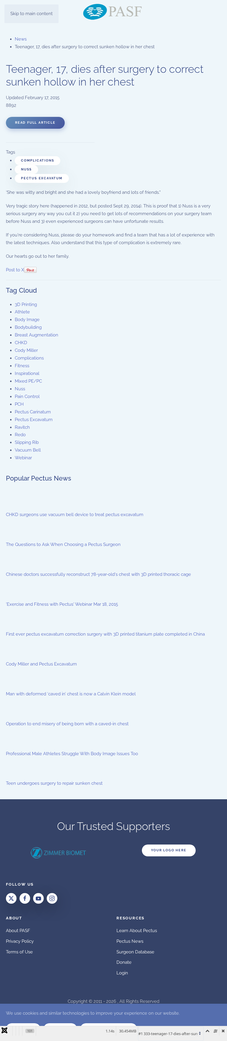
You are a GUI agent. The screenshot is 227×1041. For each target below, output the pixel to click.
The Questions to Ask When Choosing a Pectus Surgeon (63, 544)
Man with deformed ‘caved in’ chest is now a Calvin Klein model (71, 694)
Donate (124, 962)
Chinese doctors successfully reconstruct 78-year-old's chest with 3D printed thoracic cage (98, 574)
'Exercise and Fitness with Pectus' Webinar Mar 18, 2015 (62, 604)
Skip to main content (31, 13)
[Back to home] (113, 12)
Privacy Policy (20, 941)
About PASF (18, 930)
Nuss (26, 169)
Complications (37, 160)
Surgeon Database (135, 952)
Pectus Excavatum (42, 178)
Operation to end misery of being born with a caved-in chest (67, 723)
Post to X (15, 270)
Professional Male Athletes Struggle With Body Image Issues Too (72, 753)
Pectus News (129, 941)
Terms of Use (19, 952)
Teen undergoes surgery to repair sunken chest (54, 783)
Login (122, 973)
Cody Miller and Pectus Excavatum (41, 664)
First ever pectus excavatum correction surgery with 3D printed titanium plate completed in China (105, 634)
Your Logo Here (168, 850)
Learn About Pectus (136, 930)
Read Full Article (35, 123)
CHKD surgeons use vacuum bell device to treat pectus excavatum (74, 514)
